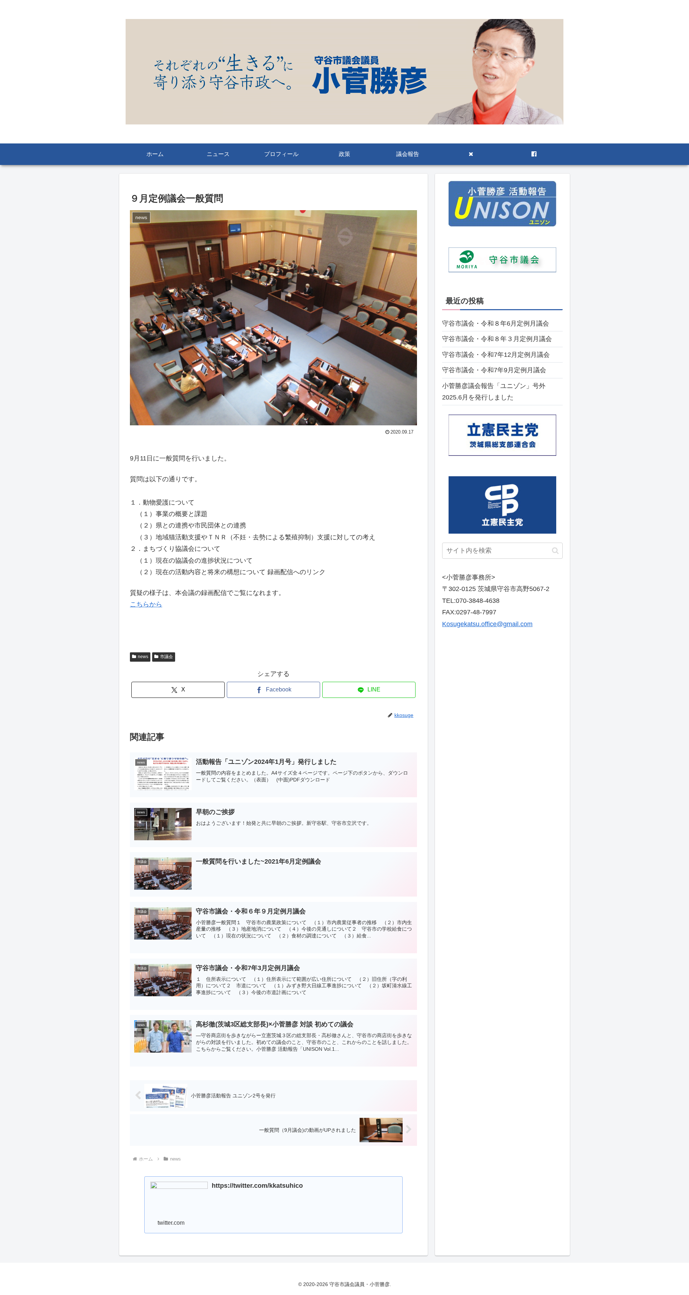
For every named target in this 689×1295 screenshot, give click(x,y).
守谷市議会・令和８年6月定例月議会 (495, 323)
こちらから (146, 604)
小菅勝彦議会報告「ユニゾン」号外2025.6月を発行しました (493, 391)
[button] (555, 551)
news (143, 656)
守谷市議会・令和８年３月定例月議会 (497, 338)
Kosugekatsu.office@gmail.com (487, 624)
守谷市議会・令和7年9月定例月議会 (494, 370)
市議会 (166, 656)
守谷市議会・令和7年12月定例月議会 (496, 354)
